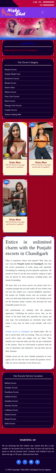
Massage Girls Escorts (13, 105)
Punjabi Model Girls (12, 74)
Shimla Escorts (10, 415)
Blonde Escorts (10, 83)
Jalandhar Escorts (11, 401)
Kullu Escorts (10, 424)
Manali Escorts (10, 419)
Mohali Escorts (10, 383)
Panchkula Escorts (12, 392)
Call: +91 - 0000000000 (43, 2)
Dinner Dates (10, 88)
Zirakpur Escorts (11, 388)
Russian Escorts (11, 70)
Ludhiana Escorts (11, 410)
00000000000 (28, 43)
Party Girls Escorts (12, 96)
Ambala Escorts (11, 397)
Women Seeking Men (13, 114)
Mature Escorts (10, 92)
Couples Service (11, 110)
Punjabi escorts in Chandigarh (18, 332)
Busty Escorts (10, 101)
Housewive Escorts (12, 79)
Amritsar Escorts (11, 406)
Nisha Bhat (25, 470)
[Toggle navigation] (42, 12)
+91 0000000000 (46, 5)
